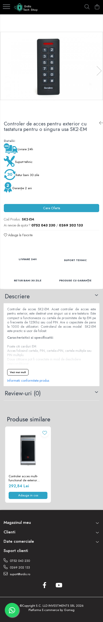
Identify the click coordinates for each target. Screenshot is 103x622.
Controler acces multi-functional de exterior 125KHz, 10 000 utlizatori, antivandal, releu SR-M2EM (27, 478)
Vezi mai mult (18, 372)
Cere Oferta (51, 208)
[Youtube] (58, 585)
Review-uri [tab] (23, 393)
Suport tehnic (24, 162)
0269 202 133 (19, 567)
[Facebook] (44, 585)
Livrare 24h (25, 149)
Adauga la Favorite (20, 235)
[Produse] (6, 7)
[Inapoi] (99, 123)
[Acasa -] (26, 7)
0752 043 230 (19, 560)
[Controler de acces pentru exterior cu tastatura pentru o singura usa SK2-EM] (51, 66)
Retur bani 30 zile (27, 175)
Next (99, 71)
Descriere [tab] (17, 296)
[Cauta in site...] (87, 7)
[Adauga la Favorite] (44, 433)
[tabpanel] (51, 66)
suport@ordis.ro (19, 574)
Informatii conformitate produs (28, 380)
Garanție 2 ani (22, 188)
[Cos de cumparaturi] (96, 7)
